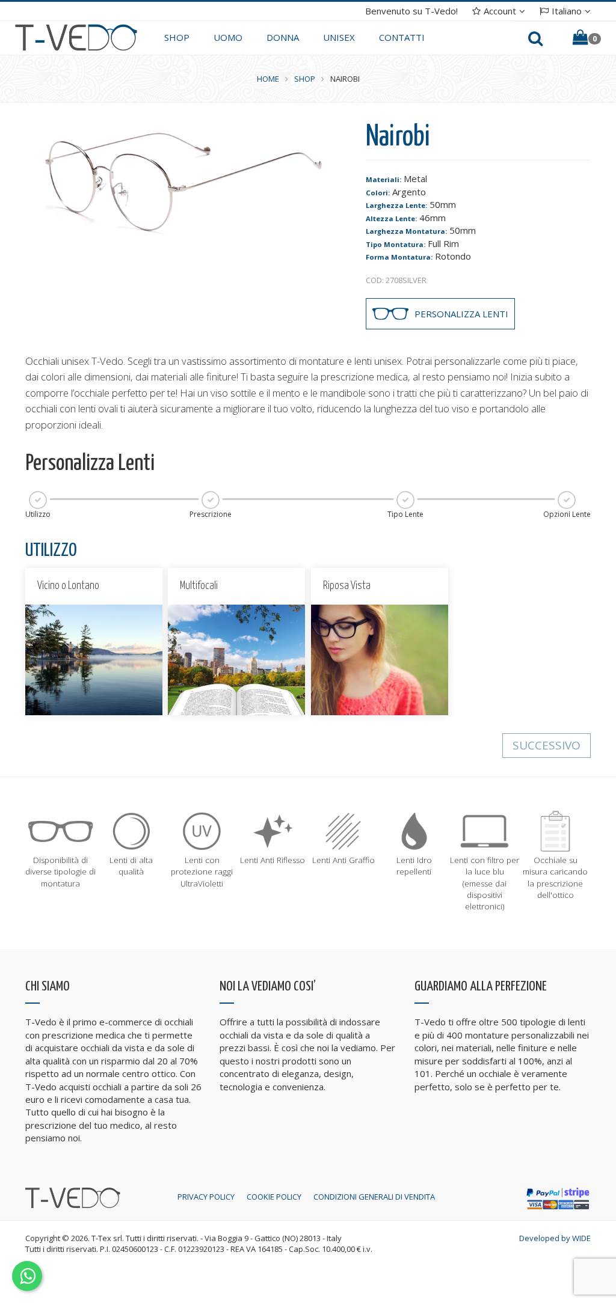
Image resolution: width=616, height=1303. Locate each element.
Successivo (547, 745)
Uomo (228, 37)
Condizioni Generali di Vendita (374, 1196)
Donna (282, 37)
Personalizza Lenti (461, 314)
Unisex (339, 37)
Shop (176, 37)
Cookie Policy (274, 1196)
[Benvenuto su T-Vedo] (76, 37)
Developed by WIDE (555, 1238)
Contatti (402, 37)
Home (268, 78)
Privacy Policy (206, 1196)
